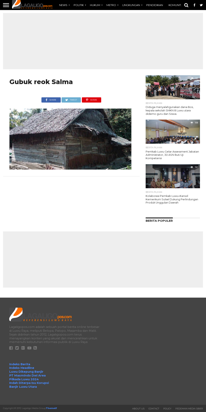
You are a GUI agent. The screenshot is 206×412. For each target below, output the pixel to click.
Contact (153, 408)
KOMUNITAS (177, 5)
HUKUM (95, 5)
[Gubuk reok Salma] (70, 168)
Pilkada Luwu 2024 (24, 379)
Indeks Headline (21, 368)
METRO (111, 5)
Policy (167, 408)
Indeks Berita (19, 364)
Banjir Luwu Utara (23, 387)
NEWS (63, 5)
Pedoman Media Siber (189, 408)
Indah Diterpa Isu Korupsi (29, 383)
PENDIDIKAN (154, 5)
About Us (138, 408)
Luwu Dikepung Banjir (26, 371)
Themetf (51, 408)
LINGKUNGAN (131, 5)
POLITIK (79, 5)
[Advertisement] (103, 41)
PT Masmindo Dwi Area (27, 375)
